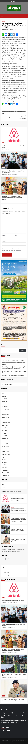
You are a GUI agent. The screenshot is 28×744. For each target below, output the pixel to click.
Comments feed (6, 572)
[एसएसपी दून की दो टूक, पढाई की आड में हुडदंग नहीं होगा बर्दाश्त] (5, 539)
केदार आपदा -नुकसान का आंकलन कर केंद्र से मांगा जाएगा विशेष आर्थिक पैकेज (15, 116)
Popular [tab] (10, 491)
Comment (5, 217)
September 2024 (6, 454)
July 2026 (4, 396)
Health (3, 484)
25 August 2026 (12, 677)
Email (16, 235)
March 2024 (5, 470)
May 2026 (4, 401)
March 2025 (5, 438)
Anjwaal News (5, 29)
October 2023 (5, 475)
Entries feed (5, 569)
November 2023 (6, 472)
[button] (2, 15)
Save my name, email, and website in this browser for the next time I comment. (12, 249)
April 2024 (4, 467)
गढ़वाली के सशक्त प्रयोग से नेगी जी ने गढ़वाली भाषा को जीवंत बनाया (13, 111)
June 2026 (4, 398)
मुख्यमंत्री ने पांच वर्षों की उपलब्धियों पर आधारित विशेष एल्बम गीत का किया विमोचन (13, 363)
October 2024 (5, 451)
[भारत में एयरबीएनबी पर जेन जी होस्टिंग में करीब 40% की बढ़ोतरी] (14, 135)
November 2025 (6, 417)
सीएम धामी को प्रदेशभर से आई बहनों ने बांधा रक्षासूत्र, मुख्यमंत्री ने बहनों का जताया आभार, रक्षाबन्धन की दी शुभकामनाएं (12, 198)
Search (3, 345)
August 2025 (5, 425)
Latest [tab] (4, 491)
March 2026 (5, 406)
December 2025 (6, 414)
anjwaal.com (5, 149)
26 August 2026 (12, 174)
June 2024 (4, 462)
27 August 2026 (12, 149)
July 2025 (4, 427)
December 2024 (6, 446)
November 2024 (6, 449)
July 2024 (4, 459)
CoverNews (20, 740)
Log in (3, 567)
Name (4, 235)
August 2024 (5, 457)
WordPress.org (5, 575)
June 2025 (4, 430)
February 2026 (5, 409)
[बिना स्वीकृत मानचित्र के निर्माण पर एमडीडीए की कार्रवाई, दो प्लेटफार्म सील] (5, 529)
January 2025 (5, 443)
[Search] (26, 16)
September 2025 (6, 422)
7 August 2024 (12, 29)
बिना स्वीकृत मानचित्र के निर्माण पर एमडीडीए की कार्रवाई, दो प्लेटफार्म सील (14, 372)
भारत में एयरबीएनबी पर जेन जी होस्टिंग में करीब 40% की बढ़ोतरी (13, 360)
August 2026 (5, 393)
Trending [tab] (18, 491)
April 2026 (4, 404)
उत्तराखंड (3, 21)
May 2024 (4, 464)
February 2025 (5, 441)
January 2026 (5, 412)
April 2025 (4, 435)
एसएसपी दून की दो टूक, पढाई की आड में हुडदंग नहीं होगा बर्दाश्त (13, 375)
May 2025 (4, 433)
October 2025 (5, 420)
